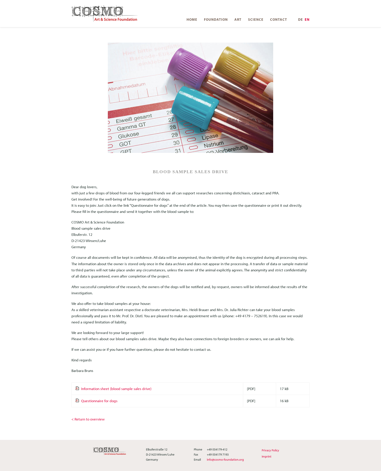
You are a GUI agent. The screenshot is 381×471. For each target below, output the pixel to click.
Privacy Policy (270, 450)
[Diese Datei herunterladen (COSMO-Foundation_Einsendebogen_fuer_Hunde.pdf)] (78, 388)
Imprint (266, 456)
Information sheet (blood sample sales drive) (116, 388)
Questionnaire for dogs (99, 400)
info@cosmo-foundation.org (225, 460)
